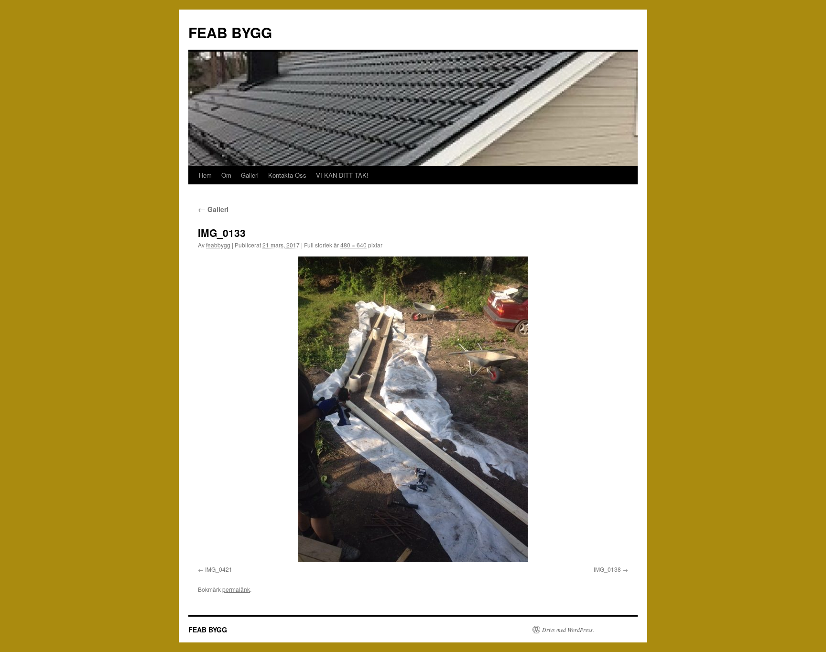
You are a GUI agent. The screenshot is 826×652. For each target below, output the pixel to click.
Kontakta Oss (287, 175)
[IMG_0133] (413, 409)
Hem (205, 175)
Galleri (250, 175)
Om (226, 175)
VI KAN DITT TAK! (342, 175)
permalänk (236, 589)
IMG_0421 (218, 569)
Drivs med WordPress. (568, 629)
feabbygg (218, 245)
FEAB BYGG (230, 32)
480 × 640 (353, 245)
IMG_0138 (607, 569)
